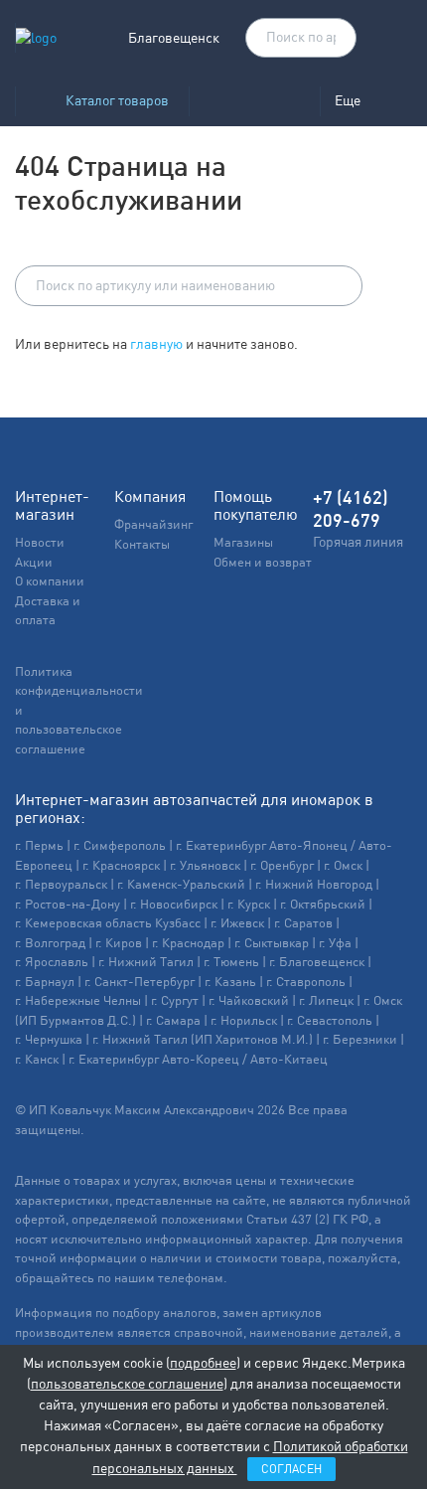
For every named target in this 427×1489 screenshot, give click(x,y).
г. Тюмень (231, 961)
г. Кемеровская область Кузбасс (108, 922)
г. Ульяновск (205, 865)
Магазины (243, 542)
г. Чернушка (48, 1039)
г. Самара (173, 1020)
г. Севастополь (329, 1020)
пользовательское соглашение (127, 1384)
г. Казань (230, 981)
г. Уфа (335, 942)
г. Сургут (175, 1000)
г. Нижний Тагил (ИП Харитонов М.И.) (202, 1039)
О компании (49, 581)
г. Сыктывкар (271, 942)
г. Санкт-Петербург (139, 981)
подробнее (203, 1363)
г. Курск (248, 904)
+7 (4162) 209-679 (350, 509)
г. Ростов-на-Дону (67, 904)
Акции (34, 562)
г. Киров (118, 942)
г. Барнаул (44, 981)
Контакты (142, 544)
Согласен (291, 1469)
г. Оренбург (282, 865)
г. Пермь (39, 845)
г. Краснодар (188, 942)
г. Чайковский (249, 1000)
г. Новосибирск (173, 904)
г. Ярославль (51, 961)
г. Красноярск (121, 865)
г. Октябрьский (322, 904)
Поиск (332, 39)
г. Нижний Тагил (146, 961)
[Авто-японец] (254, 101)
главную (156, 344)
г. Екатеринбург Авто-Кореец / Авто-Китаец (198, 1059)
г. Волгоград (50, 942)
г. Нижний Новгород (313, 884)
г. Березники (360, 1039)
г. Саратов (303, 922)
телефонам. (192, 1277)
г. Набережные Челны (78, 1000)
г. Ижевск (237, 922)
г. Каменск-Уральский (181, 884)
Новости (40, 542)
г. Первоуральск (61, 884)
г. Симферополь (119, 845)
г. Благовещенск (316, 961)
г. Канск (37, 1059)
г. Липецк (326, 1000)
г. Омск (343, 865)
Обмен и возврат (263, 562)
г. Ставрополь (306, 981)
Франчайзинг (153, 524)
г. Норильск (244, 1020)
